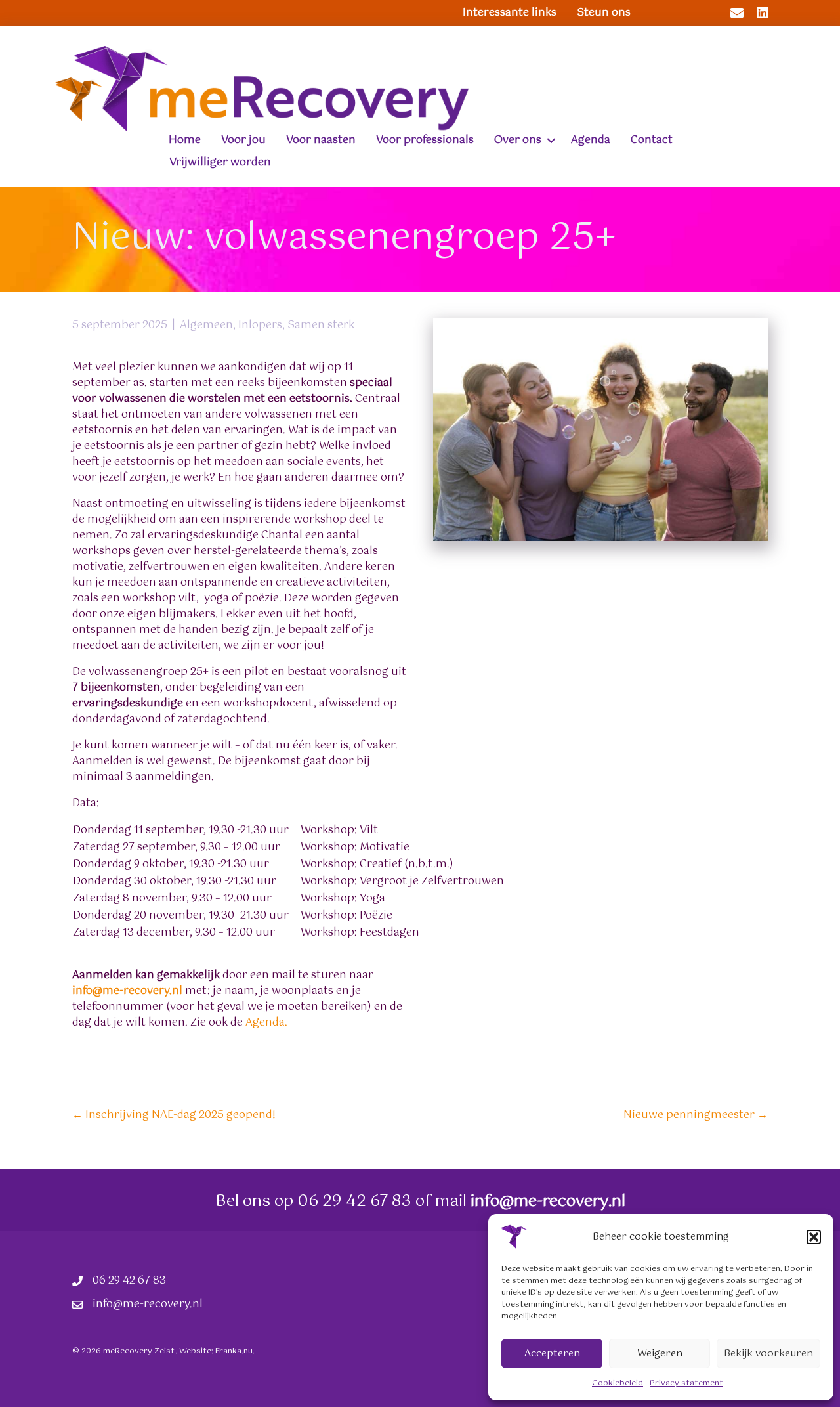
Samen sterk (320, 325)
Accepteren (552, 1353)
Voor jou (243, 140)
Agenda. (266, 1022)
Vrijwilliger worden (220, 162)
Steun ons (604, 13)
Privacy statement (686, 1383)
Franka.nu (234, 1351)
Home (185, 140)
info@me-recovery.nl (127, 991)
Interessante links (509, 13)
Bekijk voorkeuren (768, 1353)
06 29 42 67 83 (354, 1201)
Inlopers (260, 325)
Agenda (590, 140)
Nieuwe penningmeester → (695, 1115)
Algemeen (206, 325)
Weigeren (659, 1353)
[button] (813, 1237)
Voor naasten (321, 140)
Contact (652, 140)
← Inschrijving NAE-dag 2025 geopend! (174, 1115)
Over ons (517, 140)
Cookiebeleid (617, 1383)
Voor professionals (425, 140)
